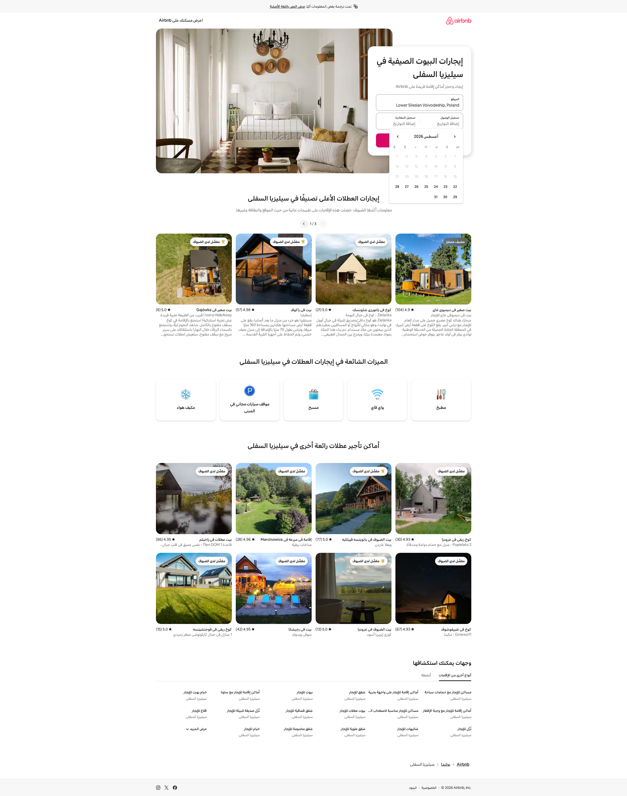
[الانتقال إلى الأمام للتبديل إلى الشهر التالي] (397, 136)
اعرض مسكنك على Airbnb (181, 20)
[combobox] (419, 105)
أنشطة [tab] (426, 675)
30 (445, 197)
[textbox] (441, 124)
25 (426, 186)
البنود (413, 787)
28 (397, 186)
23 (445, 186)
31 (436, 197)
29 (455, 197)
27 (407, 186)
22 (455, 186)
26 (416, 186)
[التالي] (304, 224)
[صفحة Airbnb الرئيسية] (458, 20)
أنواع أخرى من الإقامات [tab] (455, 675)
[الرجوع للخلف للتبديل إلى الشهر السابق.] (454, 136)
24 (436, 186)
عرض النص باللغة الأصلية (287, 6)
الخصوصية (429, 787)
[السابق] (323, 224)
